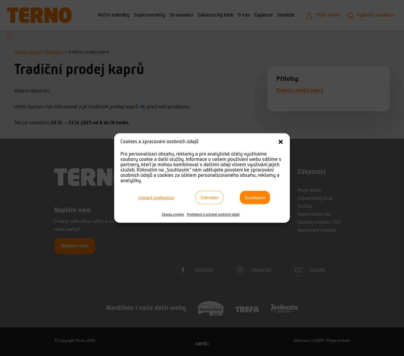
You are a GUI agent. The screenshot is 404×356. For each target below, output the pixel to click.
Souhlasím (255, 197)
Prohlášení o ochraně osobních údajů (213, 214)
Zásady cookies (173, 214)
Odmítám (209, 197)
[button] (281, 142)
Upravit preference (156, 197)
